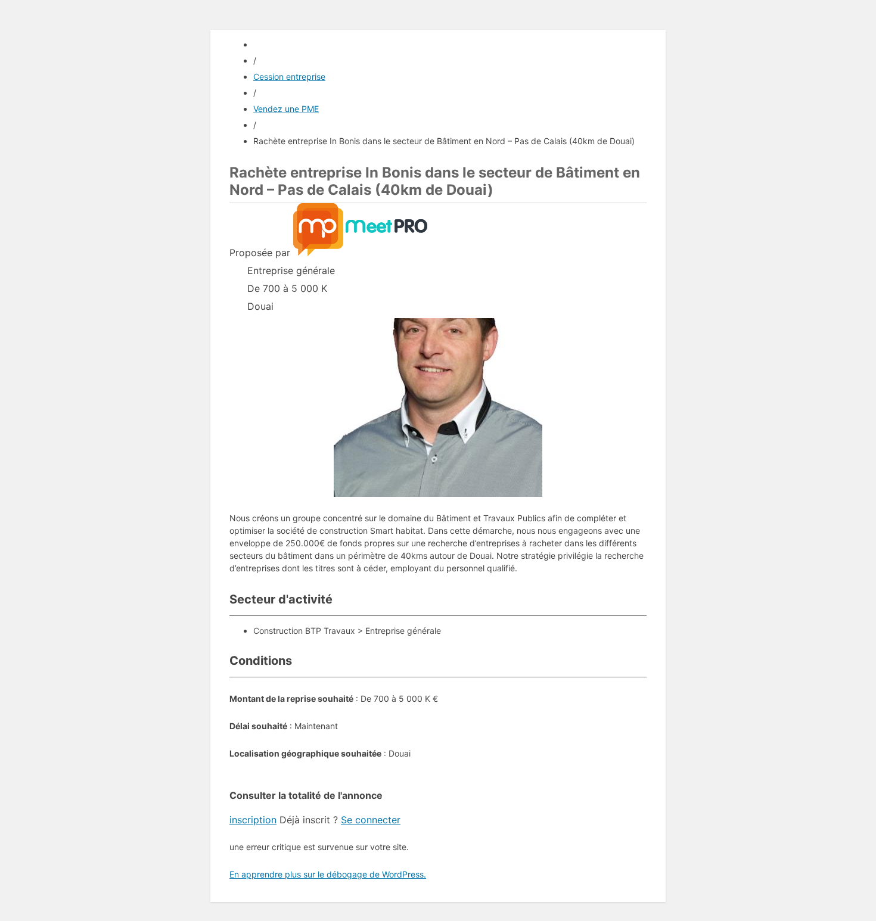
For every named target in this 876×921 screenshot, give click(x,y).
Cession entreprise (289, 76)
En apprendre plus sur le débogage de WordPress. (327, 874)
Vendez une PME (286, 109)
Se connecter (370, 820)
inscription (253, 820)
